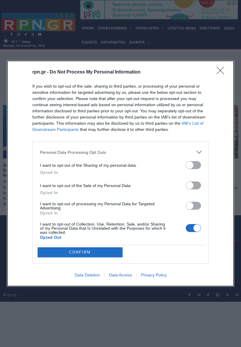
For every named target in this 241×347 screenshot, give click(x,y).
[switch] (193, 165)
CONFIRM (80, 252)
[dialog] (120, 173)
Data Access (120, 275)
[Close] (222, 72)
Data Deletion (87, 275)
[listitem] (120, 152)
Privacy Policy (154, 275)
